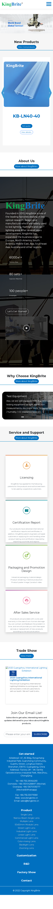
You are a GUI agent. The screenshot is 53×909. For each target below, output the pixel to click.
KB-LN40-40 (26, 116)
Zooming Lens (26, 848)
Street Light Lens (26, 828)
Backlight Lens (26, 844)
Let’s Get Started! (17, 311)
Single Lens (26, 814)
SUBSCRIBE (40, 734)
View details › (26, 132)
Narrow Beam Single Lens (26, 818)
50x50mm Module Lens (26, 824)
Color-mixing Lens (26, 841)
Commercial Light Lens (26, 838)
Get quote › (26, 126)
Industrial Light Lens (26, 831)
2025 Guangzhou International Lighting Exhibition (26, 678)
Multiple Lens (26, 821)
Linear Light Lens (26, 834)
